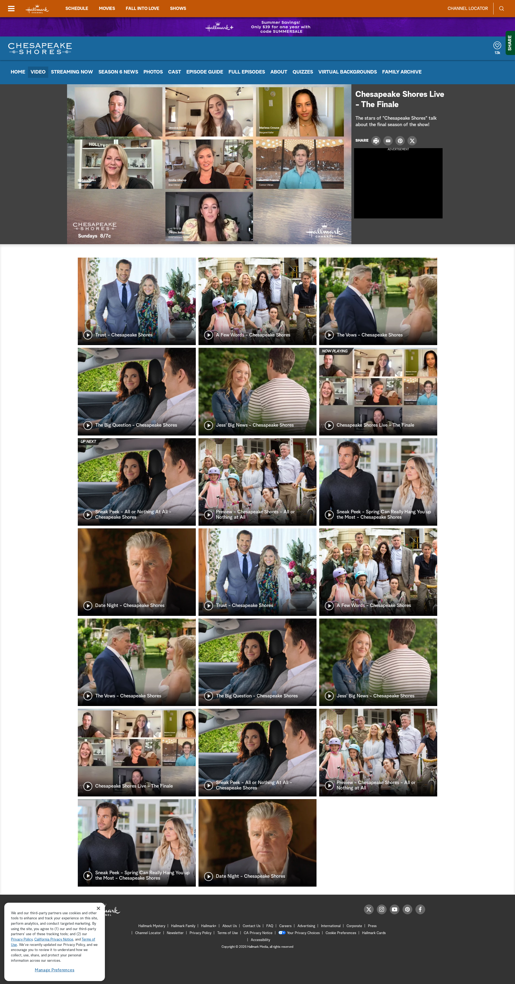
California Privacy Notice (53, 940)
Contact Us (251, 926)
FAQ (269, 926)
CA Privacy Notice (258, 933)
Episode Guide (204, 72)
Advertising (306, 926)
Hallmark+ (208, 926)
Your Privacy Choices (303, 933)
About (278, 72)
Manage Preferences (55, 970)
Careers (285, 926)
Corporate (354, 926)
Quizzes (303, 72)
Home (18, 72)
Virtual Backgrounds (347, 72)
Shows (178, 8)
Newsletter (175, 933)
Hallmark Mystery (151, 926)
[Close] (98, 908)
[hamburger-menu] (11, 8)
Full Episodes (247, 72)
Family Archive (402, 72)
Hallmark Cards (374, 933)
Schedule (76, 8)
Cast (174, 72)
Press (372, 926)
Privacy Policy (200, 933)
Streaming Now (72, 72)
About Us (229, 926)
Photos (153, 72)
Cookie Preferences (341, 933)
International (331, 926)
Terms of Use (227, 933)
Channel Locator (468, 8)
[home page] (37, 8)
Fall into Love (142, 8)
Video (38, 72)
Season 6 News (118, 72)
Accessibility (260, 940)
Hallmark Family (183, 926)
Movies (107, 8)
